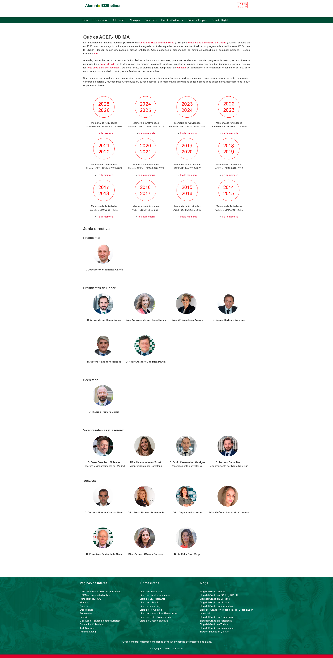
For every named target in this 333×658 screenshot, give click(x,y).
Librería (84, 617)
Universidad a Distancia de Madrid (207, 42)
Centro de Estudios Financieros (156, 42)
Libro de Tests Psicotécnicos (155, 617)
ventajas (181, 67)
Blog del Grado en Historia (214, 602)
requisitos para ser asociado (103, 67)
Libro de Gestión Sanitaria (154, 620)
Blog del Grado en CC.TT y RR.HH (219, 595)
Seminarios (86, 613)
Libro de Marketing (150, 606)
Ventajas (135, 20)
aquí (95, 53)
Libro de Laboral (149, 602)
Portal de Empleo (197, 20)
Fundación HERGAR (91, 598)
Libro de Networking (151, 609)
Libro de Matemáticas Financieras (158, 613)
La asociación (100, 20)
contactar (178, 648)
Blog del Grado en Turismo (214, 624)
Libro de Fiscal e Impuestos (155, 595)
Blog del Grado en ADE (212, 591)
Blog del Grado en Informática (216, 606)
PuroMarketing (88, 631)
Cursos (84, 606)
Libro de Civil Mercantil (152, 598)
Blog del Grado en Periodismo (216, 617)
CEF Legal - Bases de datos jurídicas (100, 620)
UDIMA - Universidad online (95, 595)
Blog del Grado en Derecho (215, 598)
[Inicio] (102, 7)
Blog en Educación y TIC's (214, 631)
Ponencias (151, 20)
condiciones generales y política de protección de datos (180, 641)
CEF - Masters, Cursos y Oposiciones (100, 591)
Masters (84, 602)
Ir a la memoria (105, 133)
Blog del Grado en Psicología (216, 620)
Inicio (85, 20)
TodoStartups (87, 628)
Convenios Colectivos (91, 624)
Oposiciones (86, 609)
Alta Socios (119, 20)
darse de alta (107, 64)
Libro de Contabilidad (151, 591)
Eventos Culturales (172, 20)
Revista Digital (220, 20)
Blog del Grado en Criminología (217, 628)
